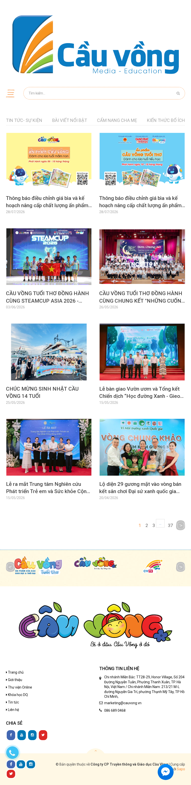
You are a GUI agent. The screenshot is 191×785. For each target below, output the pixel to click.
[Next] (180, 525)
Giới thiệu (14, 680)
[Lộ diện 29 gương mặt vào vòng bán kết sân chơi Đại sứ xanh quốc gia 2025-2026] (142, 463)
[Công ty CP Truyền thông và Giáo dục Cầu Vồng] (95, 44)
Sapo (181, 769)
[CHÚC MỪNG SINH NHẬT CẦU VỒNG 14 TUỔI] (49, 368)
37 (170, 525)
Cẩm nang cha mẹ (117, 120)
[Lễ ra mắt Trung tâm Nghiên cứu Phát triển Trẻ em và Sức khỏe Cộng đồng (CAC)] (49, 463)
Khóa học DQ (17, 695)
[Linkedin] (22, 735)
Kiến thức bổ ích (166, 120)
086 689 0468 (115, 710)
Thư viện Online (19, 687)
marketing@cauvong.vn (123, 703)
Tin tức (13, 702)
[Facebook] (11, 735)
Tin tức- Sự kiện (24, 120)
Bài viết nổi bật (69, 120)
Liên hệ (13, 710)
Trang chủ (15, 672)
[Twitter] (43, 735)
